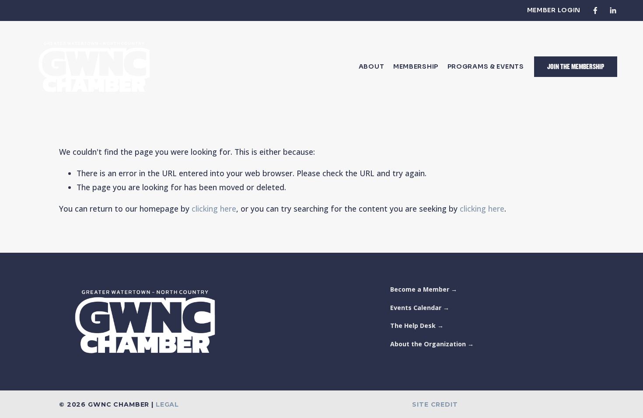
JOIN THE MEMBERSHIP (575, 67)
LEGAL (167, 404)
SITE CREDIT (435, 404)
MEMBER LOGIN (554, 10)
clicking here (214, 208)
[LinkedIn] (612, 10)
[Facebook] (595, 10)
